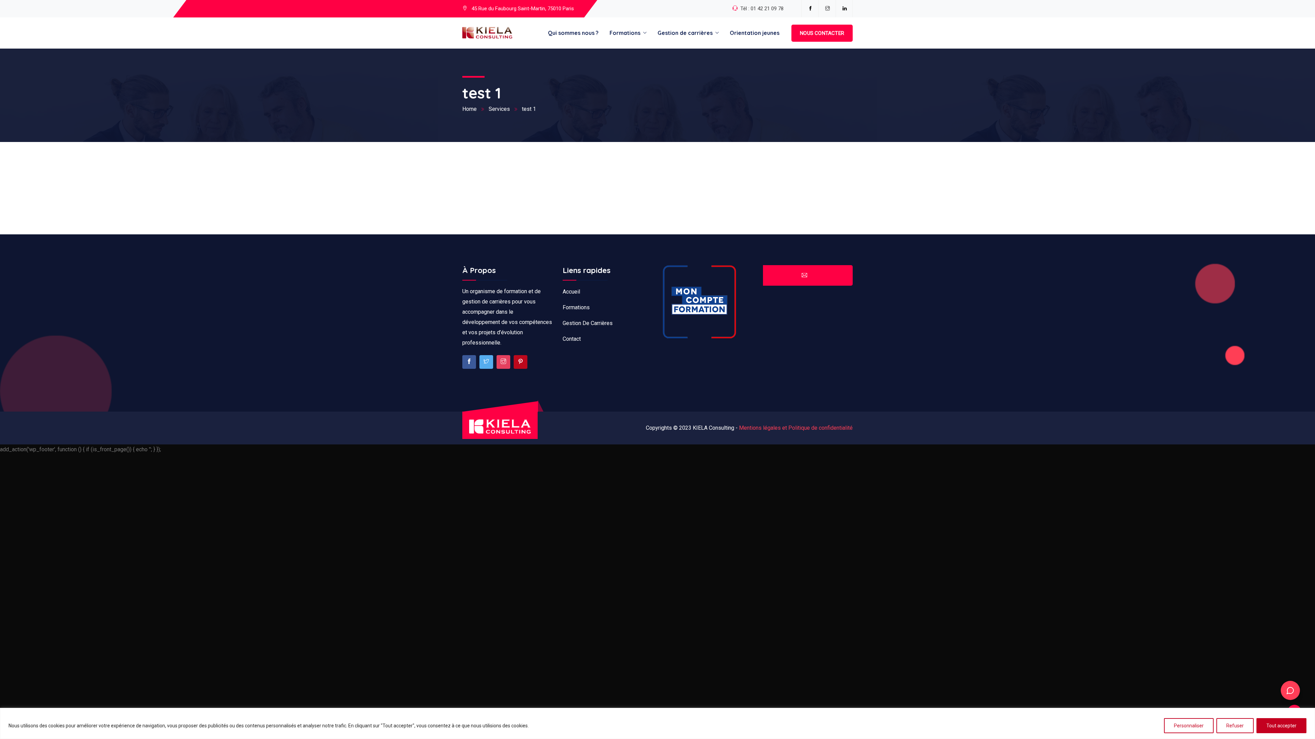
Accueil (571, 291)
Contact (572, 339)
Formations (625, 32)
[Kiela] (487, 33)
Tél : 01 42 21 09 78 (762, 8)
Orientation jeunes (754, 32)
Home (469, 109)
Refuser (1235, 725)
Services (499, 109)
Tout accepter (1281, 725)
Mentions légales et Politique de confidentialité (796, 428)
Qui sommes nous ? (573, 32)
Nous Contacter (822, 33)
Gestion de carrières (685, 32)
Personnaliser (1189, 725)
